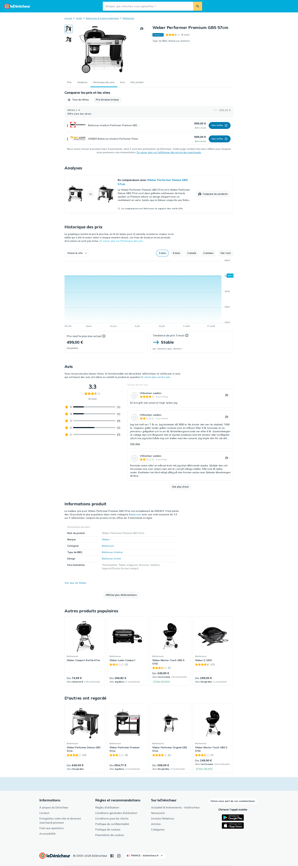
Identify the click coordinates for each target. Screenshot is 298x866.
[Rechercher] (197, 6)
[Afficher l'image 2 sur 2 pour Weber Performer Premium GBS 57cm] (68, 40)
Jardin (79, 18)
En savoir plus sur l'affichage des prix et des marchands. (169, 152)
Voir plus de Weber (75, 582)
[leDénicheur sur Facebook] (112, 855)
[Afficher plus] (67, 125)
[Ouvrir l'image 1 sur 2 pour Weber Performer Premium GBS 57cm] (105, 51)
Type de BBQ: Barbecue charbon (171, 40)
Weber (106, 539)
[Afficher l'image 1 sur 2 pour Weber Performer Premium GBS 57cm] (68, 29)
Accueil (68, 18)
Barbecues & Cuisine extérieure (102, 18)
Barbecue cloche (111, 558)
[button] (78, 99)
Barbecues (128, 18)
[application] (149, 293)
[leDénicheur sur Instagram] (119, 855)
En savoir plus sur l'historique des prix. (121, 240)
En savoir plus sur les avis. (156, 377)
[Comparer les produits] (142, 28)
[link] (149, 194)
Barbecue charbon (112, 552)
